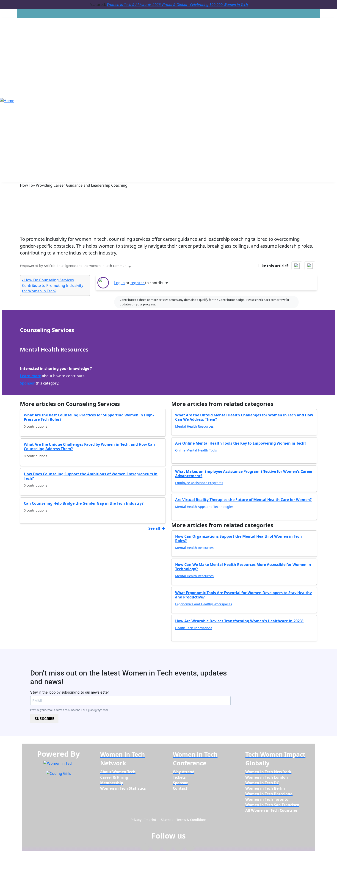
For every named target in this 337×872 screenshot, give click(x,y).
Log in (119, 282)
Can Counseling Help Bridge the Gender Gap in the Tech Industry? (84, 503)
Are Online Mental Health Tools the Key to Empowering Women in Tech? (240, 443)
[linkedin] (156, 847)
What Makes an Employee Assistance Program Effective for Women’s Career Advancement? (243, 473)
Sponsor (28, 383)
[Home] (7, 100)
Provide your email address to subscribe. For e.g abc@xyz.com (69, 710)
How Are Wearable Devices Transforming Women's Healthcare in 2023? (239, 620)
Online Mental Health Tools (196, 450)
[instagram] (167, 847)
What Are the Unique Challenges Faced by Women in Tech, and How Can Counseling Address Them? (89, 446)
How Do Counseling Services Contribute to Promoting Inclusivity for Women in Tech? (52, 285)
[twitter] (179, 847)
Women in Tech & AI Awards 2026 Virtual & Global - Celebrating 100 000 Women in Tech (177, 4)
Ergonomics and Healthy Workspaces (203, 604)
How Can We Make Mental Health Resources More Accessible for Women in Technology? (243, 566)
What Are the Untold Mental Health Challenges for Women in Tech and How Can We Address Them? (244, 417)
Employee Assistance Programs (199, 483)
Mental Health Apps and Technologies (204, 506)
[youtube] (190, 847)
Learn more (30, 375)
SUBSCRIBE (44, 719)
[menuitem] (117, 771)
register (137, 282)
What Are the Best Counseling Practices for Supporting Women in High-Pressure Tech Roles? (89, 417)
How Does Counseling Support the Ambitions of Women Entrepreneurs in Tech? (90, 476)
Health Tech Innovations (193, 628)
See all (154, 528)
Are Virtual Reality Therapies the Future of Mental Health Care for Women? (243, 499)
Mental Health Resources (194, 426)
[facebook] (145, 847)
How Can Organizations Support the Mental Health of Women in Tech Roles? (238, 538)
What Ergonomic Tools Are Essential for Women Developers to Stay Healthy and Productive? (243, 595)
